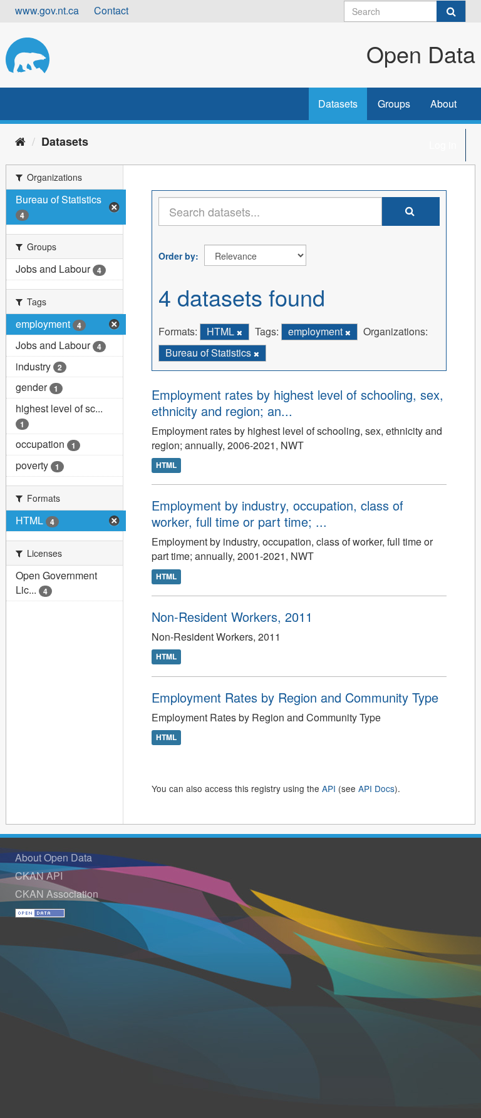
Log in (443, 145)
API (329, 788)
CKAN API (39, 875)
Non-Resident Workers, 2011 (232, 616)
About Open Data (53, 857)
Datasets (338, 103)
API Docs (376, 788)
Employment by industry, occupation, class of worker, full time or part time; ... (277, 513)
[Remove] (239, 332)
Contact (111, 10)
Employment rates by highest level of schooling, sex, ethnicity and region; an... (297, 402)
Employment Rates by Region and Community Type (295, 697)
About (443, 103)
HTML (166, 465)
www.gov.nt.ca (47, 10)
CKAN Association (56, 894)
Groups (394, 103)
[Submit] (451, 11)
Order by (176, 256)
